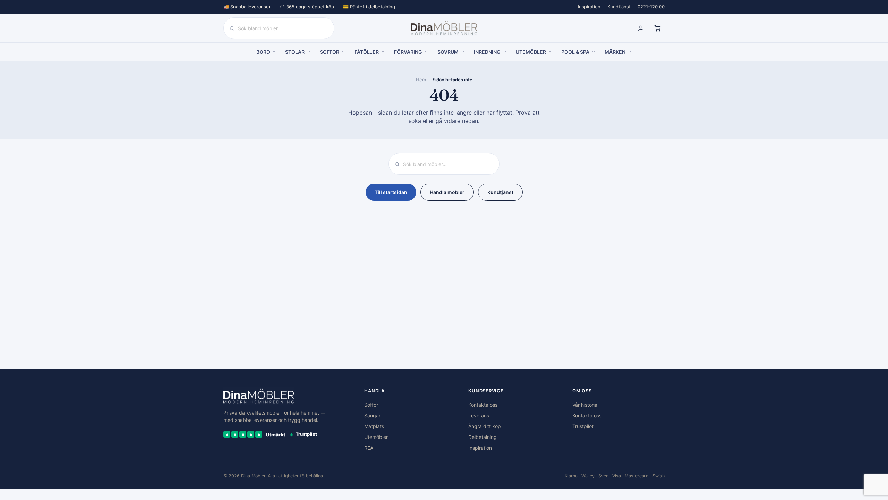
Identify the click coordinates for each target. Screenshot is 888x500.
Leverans (478, 415)
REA (368, 448)
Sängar (372, 415)
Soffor (371, 405)
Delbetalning (482, 437)
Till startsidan (391, 192)
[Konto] (640, 28)
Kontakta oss (482, 405)
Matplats (374, 426)
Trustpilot (583, 426)
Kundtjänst (619, 6)
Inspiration (589, 6)
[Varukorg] (657, 28)
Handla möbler (447, 192)
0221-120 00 (651, 6)
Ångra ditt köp (484, 426)
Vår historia (584, 405)
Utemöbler (376, 437)
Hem (421, 79)
